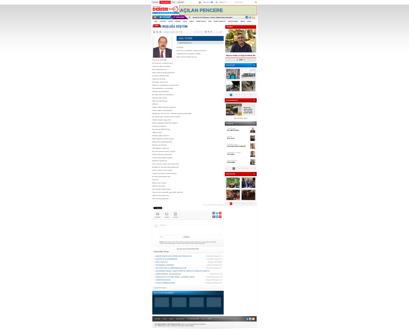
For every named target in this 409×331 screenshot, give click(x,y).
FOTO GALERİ (230, 65)
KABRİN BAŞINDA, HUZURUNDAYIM (168, 274)
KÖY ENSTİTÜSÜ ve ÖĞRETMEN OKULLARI (171, 268)
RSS (203, 318)
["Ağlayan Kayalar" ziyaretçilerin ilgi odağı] (248, 86)
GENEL (209, 318)
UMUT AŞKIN (238, 154)
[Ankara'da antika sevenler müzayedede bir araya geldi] (248, 194)
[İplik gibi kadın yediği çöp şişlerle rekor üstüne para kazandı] (233, 194)
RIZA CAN (230, 161)
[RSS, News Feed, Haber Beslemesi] (253, 17)
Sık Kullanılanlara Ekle (193, 318)
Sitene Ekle (181, 2)
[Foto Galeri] (165, 17)
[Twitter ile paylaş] (250, 17)
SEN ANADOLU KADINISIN (165, 265)
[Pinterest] (220, 216)
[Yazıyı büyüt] (221, 32)
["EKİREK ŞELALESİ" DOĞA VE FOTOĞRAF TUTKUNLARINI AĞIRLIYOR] (233, 74)
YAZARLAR (229, 123)
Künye (164, 318)
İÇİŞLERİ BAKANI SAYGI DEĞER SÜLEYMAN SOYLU (174, 256)
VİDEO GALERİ (230, 174)
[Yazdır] (211, 32)
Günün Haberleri (165, 2)
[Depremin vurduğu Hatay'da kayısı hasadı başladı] (233, 182)
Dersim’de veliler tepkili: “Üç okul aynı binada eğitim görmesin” (248, 110)
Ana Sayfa (155, 2)
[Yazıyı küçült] (216, 32)
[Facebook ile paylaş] (247, 17)
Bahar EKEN (238, 138)
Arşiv (173, 2)
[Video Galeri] (179, 17)
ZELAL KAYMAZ (236, 146)
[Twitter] (157, 32)
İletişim (171, 318)
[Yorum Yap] (206, 32)
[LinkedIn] (217, 216)
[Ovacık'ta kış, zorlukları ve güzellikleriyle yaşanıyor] (248, 74)
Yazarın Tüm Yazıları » (160, 288)
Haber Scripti (184, 325)
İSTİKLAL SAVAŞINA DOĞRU (165, 283)
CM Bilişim (191, 325)
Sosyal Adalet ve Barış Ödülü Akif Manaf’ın (240, 56)
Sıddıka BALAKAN (232, 129)
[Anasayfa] (155, 17)
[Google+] (160, 32)
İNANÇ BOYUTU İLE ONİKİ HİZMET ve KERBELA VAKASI (175, 277)
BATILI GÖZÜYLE (162, 262)
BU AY (245, 118)
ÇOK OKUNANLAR (232, 100)
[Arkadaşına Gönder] (209, 32)
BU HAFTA (240, 118)
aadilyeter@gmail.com (185, 43)
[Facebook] (154, 32)
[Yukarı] (175, 215)
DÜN (235, 118)
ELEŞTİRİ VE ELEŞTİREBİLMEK (167, 259)
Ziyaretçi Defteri (180, 318)
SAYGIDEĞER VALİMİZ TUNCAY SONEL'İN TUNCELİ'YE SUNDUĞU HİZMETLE (183, 271)
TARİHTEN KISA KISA (163, 280)
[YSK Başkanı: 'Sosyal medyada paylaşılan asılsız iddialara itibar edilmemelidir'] (248, 182)
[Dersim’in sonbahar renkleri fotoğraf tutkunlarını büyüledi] (233, 86)
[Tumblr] (213, 216)
